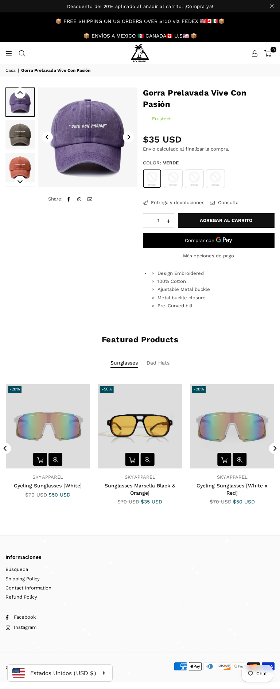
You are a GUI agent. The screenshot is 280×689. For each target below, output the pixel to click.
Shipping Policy (22, 578)
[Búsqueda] (21, 53)
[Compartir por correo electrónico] (90, 199)
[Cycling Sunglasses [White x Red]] (232, 426)
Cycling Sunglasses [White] (48, 485)
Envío (149, 149)
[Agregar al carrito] (40, 459)
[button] (268, 53)
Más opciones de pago (208, 255)
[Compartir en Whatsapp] (79, 199)
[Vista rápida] (55, 459)
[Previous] (47, 137)
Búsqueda (16, 569)
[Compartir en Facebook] (68, 199)
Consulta (227, 202)
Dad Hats (158, 363)
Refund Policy (21, 597)
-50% (107, 389)
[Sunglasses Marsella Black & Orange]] (140, 426)
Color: (161, 163)
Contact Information (28, 588)
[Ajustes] (254, 53)
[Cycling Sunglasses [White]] (48, 426)
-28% (14, 389)
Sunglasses (124, 363)
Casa (10, 70)
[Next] (128, 137)
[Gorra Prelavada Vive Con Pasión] (20, 102)
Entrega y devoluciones (177, 202)
